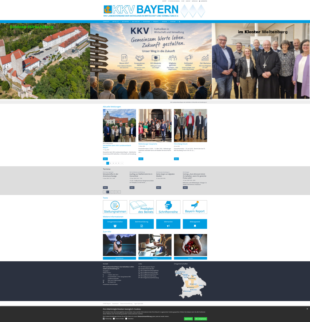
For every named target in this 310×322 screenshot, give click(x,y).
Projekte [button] (156, 21)
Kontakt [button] (173, 21)
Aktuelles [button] (115, 21)
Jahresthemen (119, 258)
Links (140, 264)
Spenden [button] (164, 21)
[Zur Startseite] (155, 11)
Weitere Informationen (113, 216)
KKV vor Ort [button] (136, 21)
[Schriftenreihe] (168, 207)
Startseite (106, 21)
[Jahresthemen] (119, 245)
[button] (179, 22)
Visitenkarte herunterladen (110, 284)
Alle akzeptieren (200, 319)
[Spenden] (190, 245)
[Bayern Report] (195, 207)
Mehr (105, 159)
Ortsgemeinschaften (181, 264)
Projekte (155, 258)
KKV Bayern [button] (125, 21)
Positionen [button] (146, 21)
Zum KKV (107, 231)
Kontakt (105, 264)
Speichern (188, 319)
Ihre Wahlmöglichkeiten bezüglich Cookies (122, 309)
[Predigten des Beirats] (142, 207)
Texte (105, 198)
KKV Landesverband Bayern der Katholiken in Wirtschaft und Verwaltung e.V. (188, 102)
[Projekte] (155, 245)
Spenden (190, 258)
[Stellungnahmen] (115, 207)
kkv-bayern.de (112, 282)
